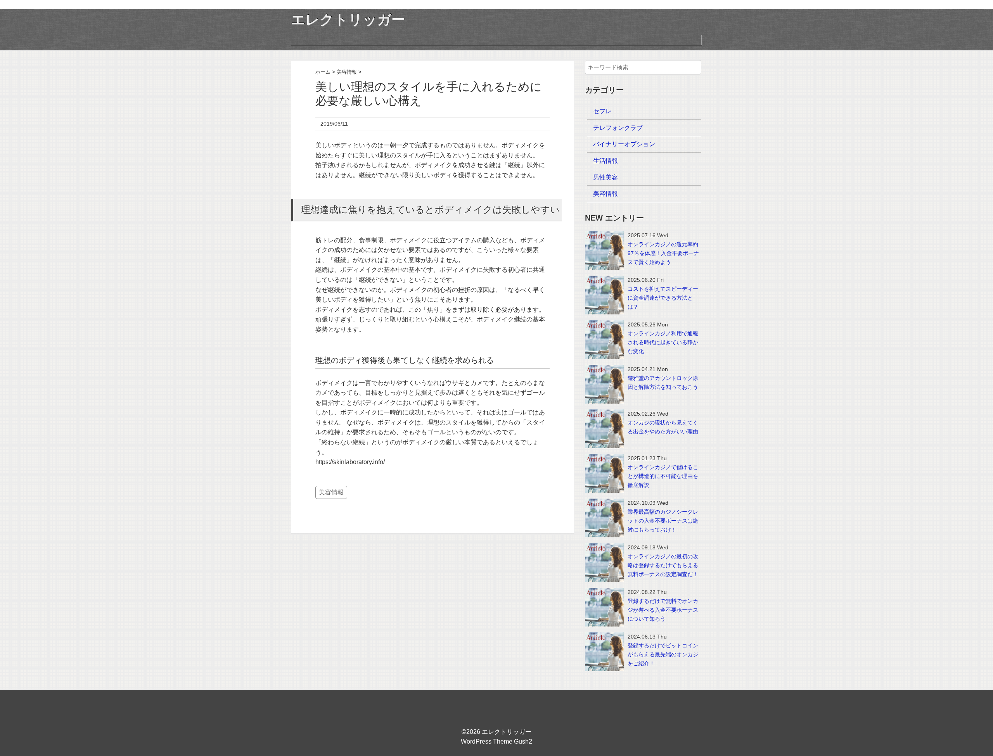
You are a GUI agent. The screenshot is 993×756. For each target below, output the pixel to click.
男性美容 (605, 177)
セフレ (602, 111)
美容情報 (331, 492)
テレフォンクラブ (618, 127)
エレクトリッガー (348, 20)
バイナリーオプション (624, 144)
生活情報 (605, 160)
